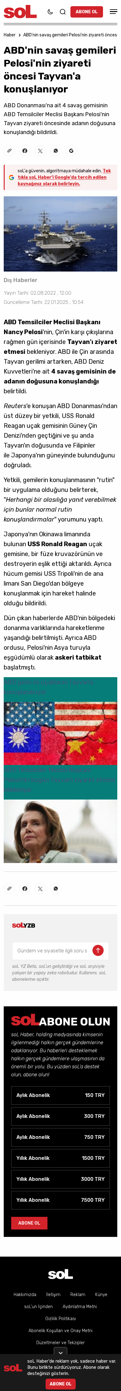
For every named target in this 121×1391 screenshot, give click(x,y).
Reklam (77, 1294)
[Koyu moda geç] (50, 12)
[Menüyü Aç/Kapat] (112, 11)
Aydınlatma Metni (80, 1306)
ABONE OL (87, 11)
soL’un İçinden (38, 1306)
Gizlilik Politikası (60, 1318)
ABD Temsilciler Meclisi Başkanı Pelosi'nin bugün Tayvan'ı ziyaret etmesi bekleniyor (59, 779)
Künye (101, 1294)
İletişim (53, 1294)
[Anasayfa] (60, 1274)
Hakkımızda (25, 1294)
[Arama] (62, 12)
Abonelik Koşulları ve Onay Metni (60, 1330)
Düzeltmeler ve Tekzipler (60, 1342)
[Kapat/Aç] (60, 1350)
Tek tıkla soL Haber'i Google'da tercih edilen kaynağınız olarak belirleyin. (64, 177)
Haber (10, 35)
